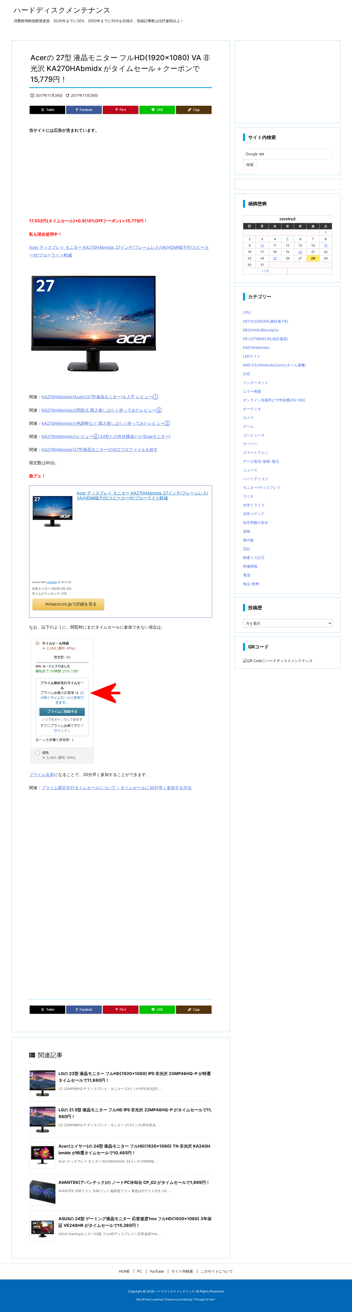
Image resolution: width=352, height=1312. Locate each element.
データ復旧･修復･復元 (261, 461)
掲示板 (248, 540)
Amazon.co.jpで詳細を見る (71, 603)
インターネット (255, 382)
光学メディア (254, 514)
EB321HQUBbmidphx (261, 330)
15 (325, 245)
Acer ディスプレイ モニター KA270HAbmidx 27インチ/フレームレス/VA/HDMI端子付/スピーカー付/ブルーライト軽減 (142, 495)
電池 (246, 575)
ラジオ (248, 496)
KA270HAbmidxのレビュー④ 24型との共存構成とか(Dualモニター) (106, 436)
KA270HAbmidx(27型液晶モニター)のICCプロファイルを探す (99, 449)
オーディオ (252, 409)
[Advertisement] (120, 176)
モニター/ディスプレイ (261, 487)
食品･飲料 (251, 584)
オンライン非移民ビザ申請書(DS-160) (274, 400)
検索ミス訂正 (254, 557)
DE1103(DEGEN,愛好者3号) (265, 321)
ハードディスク (255, 479)
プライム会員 (41, 774)
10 (262, 245)
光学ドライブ (254, 505)
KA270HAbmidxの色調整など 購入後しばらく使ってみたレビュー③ (105, 423)
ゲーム (248, 426)
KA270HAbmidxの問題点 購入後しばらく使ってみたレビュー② (101, 410)
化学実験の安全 (255, 522)
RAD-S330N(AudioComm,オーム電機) (274, 365)
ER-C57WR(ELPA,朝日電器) (265, 339)
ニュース (250, 470)
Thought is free (204, 1299)
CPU (246, 312)
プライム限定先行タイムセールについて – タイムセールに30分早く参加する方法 (116, 787)
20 (300, 252)
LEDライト (252, 356)
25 (275, 258)
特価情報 (250, 566)
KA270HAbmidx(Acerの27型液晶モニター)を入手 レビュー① (99, 396)
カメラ (248, 417)
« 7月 (265, 271)
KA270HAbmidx (256, 347)
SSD (246, 374)
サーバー (250, 444)
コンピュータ (254, 435)
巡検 (246, 531)
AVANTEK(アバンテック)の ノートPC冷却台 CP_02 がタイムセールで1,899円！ (134, 1182)
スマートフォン (255, 452)
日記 (246, 549)
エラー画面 (252, 391)
